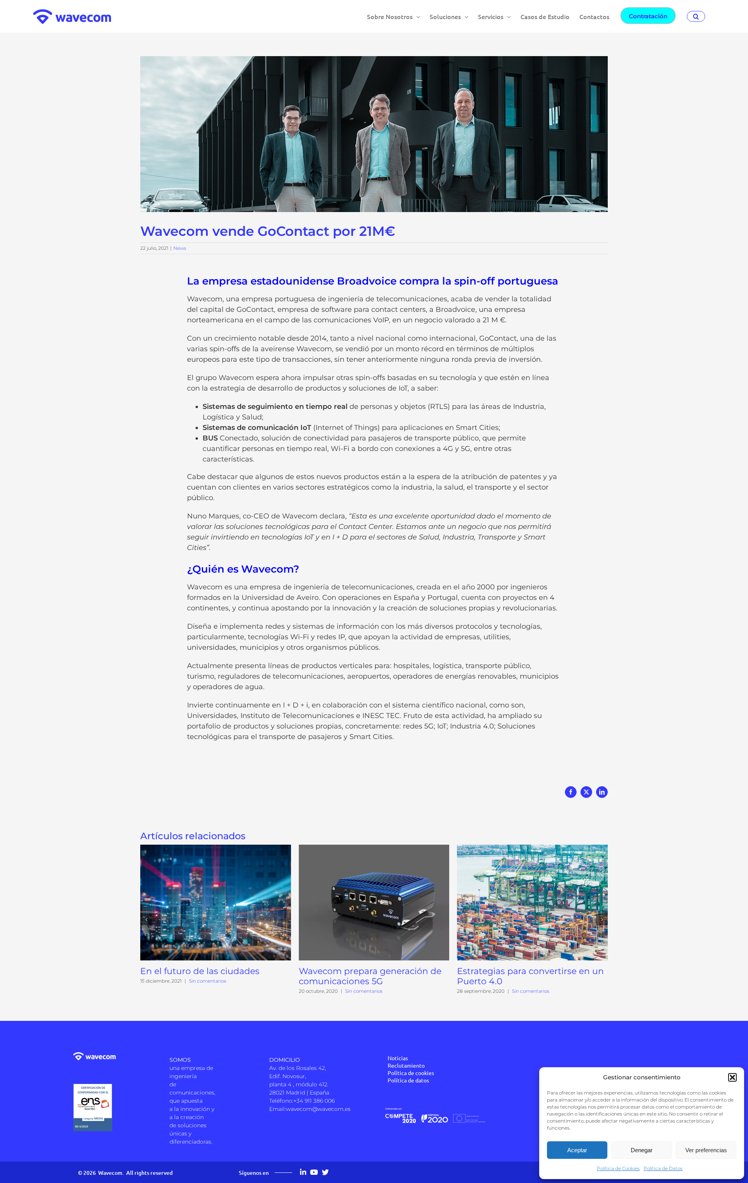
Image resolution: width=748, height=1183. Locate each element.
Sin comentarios (207, 981)
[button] (732, 1077)
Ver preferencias (706, 1150)
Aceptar (577, 1150)
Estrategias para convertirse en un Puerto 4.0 (530, 976)
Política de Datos (663, 1168)
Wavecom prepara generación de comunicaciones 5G (370, 976)
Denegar (642, 1150)
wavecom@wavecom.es (318, 1108)
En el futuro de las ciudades (199, 971)
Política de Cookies (618, 1168)
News (179, 248)
